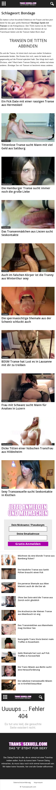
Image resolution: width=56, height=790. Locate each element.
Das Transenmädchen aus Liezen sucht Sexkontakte (27, 233)
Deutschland (7, 97)
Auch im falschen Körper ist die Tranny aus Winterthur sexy (27, 276)
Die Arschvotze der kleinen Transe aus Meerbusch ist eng (35, 612)
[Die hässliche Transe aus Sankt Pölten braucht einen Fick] (8, 573)
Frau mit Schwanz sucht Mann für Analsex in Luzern (24, 406)
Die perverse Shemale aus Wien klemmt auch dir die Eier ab (33, 585)
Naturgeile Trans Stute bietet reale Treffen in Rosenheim (36, 640)
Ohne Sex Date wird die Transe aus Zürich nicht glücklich (35, 599)
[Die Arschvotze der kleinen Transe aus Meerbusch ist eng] (8, 615)
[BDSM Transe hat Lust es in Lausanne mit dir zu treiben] (28, 344)
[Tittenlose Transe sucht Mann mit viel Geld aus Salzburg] (28, 127)
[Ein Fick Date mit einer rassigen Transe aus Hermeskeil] (28, 84)
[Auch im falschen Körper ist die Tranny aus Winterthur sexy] (28, 257)
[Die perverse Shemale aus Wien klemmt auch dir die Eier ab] (8, 587)
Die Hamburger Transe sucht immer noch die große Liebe (25, 190)
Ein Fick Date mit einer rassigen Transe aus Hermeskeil (27, 103)
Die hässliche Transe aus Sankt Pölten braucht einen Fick (33, 571)
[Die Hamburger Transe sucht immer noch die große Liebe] (28, 171)
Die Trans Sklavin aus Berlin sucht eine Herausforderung (35, 668)
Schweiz (5, 271)
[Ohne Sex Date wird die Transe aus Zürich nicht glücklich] (8, 601)
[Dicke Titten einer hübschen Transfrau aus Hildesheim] (28, 431)
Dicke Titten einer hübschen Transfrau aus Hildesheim (27, 450)
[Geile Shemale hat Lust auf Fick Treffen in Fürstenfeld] (8, 657)
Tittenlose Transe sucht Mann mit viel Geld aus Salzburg (27, 146)
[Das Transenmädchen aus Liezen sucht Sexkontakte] (28, 214)
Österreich (6, 141)
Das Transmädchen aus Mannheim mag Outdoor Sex (35, 626)
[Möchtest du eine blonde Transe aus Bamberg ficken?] (8, 559)
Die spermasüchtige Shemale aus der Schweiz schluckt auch (26, 320)
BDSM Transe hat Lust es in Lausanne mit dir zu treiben (26, 363)
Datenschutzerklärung (22, 782)
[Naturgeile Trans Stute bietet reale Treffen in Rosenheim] (8, 643)
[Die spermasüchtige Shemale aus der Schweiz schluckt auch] (28, 301)
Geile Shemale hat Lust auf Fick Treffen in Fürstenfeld (33, 654)
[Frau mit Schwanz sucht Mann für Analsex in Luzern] (28, 387)
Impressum (38, 782)
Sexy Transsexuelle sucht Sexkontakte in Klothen (26, 493)
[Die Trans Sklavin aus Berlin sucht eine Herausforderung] (8, 671)
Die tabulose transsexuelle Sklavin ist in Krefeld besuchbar (35, 682)
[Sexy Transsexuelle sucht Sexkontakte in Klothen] (28, 474)
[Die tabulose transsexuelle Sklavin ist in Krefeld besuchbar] (8, 684)
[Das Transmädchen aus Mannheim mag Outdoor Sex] (8, 629)
